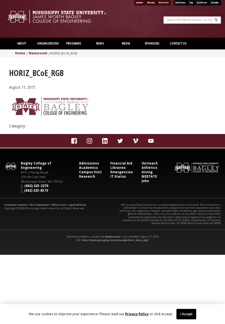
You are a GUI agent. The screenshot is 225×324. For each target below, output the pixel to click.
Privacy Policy (137, 314)
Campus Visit (90, 172)
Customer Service (15, 204)
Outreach (150, 163)
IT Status (118, 176)
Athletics (150, 168)
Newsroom (38, 53)
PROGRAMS (73, 43)
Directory (151, 2)
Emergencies (121, 172)
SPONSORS (151, 43)
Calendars (215, 2)
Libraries (118, 168)
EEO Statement (39, 204)
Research (87, 176)
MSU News (164, 2)
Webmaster (112, 236)
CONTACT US (177, 43)
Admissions (89, 163)
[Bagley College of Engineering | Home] (56, 16)
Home (20, 53)
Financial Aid (121, 163)
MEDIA (125, 43)
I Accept (186, 314)
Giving (147, 172)
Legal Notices (77, 204)
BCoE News (202, 2)
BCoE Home (180, 2)
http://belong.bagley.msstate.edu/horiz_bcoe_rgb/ (115, 240)
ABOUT (21, 43)
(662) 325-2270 (36, 186)
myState (139, 2)
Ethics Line (59, 204)
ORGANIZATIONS (48, 43)
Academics (88, 168)
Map (191, 2)
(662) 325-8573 (36, 190)
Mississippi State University (18, 19)
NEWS (99, 43)
